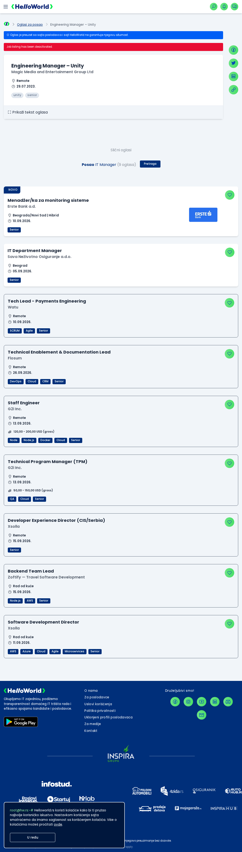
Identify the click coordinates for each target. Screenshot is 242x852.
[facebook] (233, 50)
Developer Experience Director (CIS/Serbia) (56, 520)
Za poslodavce (96, 697)
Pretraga (150, 164)
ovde (58, 824)
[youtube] (201, 701)
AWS (30, 601)
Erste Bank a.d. (22, 206)
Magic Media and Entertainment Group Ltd (52, 72)
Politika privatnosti (100, 711)
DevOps (16, 381)
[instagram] (188, 701)
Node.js (29, 440)
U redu (32, 837)
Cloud (32, 381)
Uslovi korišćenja (98, 704)
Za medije (92, 724)
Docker (45, 440)
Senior (14, 230)
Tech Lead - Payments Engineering (47, 301)
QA (12, 499)
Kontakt (90, 731)
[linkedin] (233, 76)
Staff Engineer (24, 403)
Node (13, 440)
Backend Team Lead (31, 571)
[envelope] (201, 715)
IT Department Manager (35, 250)
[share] (233, 89)
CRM (45, 381)
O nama (91, 690)
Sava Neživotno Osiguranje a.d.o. (39, 256)
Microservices (74, 651)
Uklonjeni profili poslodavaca (108, 717)
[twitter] (233, 63)
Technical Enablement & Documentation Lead (59, 352)
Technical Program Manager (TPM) (47, 461)
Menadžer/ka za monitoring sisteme (48, 200)
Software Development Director (43, 622)
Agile (29, 331)
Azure (26, 651)
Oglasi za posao (30, 24)
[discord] (228, 701)
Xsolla (14, 526)
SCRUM (15, 331)
